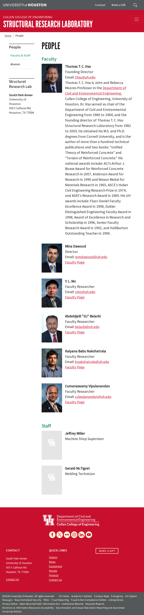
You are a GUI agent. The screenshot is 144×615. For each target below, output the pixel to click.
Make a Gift (119, 5)
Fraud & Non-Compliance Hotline (88, 600)
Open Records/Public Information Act (40, 604)
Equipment (55, 566)
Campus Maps (101, 596)
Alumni (15, 64)
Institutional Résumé (72, 604)
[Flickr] (67, 534)
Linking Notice (116, 600)
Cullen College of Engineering (27, 17)
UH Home (64, 596)
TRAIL (46, 600)
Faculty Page (75, 262)
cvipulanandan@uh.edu (93, 396)
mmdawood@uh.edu (91, 257)
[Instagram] (74, 534)
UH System (131, 596)
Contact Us (12, 579)
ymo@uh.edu (85, 292)
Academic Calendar (81, 596)
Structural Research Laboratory (48, 24)
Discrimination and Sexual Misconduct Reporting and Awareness (90, 608)
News (52, 561)
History (53, 557)
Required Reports (94, 604)
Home (7, 35)
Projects (53, 575)
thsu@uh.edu (85, 77)
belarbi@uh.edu (87, 327)
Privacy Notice (10, 604)
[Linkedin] (81, 534)
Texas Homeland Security (27, 600)
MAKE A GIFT (107, 550)
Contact (100, 5)
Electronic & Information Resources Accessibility (28, 608)
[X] (59, 534)
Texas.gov (7, 600)
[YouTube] (89, 534)
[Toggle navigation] (136, 19)
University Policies (12, 611)
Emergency (117, 596)
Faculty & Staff (20, 55)
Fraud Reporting (60, 600)
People (53, 570)
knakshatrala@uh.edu (92, 361)
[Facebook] (52, 534)
